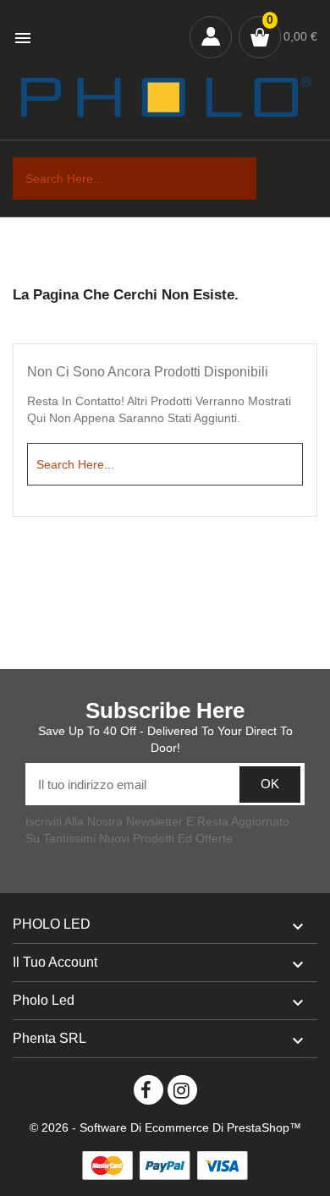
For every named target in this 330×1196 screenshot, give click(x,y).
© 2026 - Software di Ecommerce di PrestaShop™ (165, 1127)
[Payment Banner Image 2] (165, 1165)
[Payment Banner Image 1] (107, 1165)
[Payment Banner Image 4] (222, 1165)
